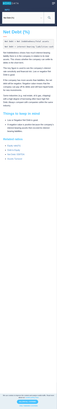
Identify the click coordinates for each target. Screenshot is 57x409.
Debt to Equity (13, 150)
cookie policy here (32, 397)
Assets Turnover (14, 159)
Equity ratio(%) (14, 145)
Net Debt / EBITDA (15, 154)
